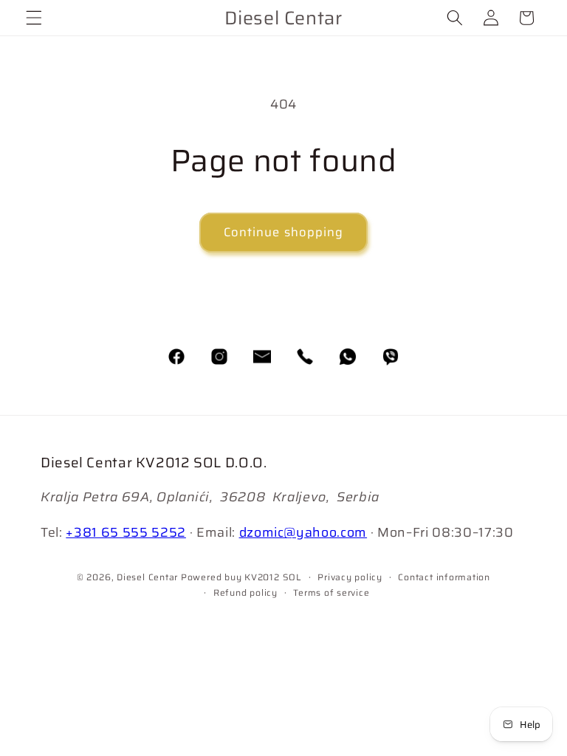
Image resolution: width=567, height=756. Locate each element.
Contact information (444, 577)
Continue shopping (284, 231)
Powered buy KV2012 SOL (241, 577)
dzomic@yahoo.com (303, 532)
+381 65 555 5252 (126, 532)
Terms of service (331, 592)
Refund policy (245, 592)
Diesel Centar (147, 577)
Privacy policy (349, 577)
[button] (34, 17)
